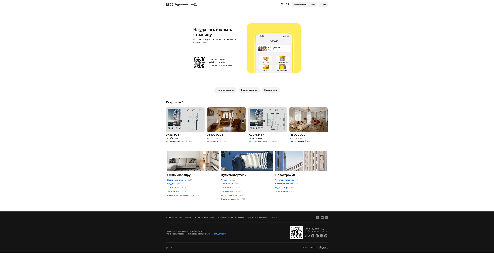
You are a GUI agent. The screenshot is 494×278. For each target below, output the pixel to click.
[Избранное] (281, 4)
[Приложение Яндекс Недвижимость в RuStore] (325, 236)
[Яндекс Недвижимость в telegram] (326, 217)
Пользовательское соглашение (231, 217)
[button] (287, 4)
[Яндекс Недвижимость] (181, 4)
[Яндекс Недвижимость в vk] (317, 217)
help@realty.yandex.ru (217, 234)
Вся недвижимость (174, 217)
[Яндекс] (323, 247)
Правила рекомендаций (257, 217)
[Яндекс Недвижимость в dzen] (322, 217)
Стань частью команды (204, 217)
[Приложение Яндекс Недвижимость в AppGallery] (321, 236)
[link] (323, 4)
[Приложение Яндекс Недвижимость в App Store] (312, 236)
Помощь (273, 217)
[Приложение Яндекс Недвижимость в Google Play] (317, 236)
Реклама (188, 217)
